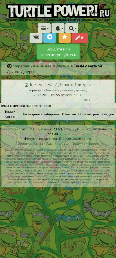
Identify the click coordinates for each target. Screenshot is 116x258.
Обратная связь (30, 143)
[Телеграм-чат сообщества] (49, 38)
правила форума (43, 176)
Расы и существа (59, 90)
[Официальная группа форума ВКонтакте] (36, 38)
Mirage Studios (86, 158)
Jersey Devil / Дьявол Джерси (60, 84)
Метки (62, 65)
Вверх (94, 143)
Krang (86, 138)
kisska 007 (73, 95)
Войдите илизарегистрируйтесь (58, 52)
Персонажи (80, 90)
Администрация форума (65, 143)
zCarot (10, 153)
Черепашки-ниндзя (32, 65)
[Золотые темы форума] (65, 38)
